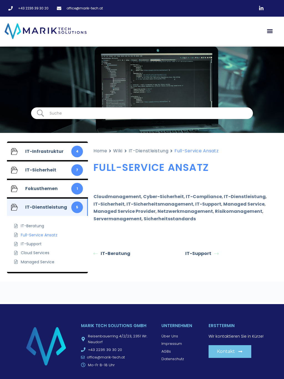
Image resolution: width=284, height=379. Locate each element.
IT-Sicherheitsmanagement (159, 204)
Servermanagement (117, 219)
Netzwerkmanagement (185, 211)
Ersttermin (222, 326)
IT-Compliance (204, 196)
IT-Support (208, 204)
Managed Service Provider (124, 211)
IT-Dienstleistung (149, 151)
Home (100, 151)
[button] (269, 31)
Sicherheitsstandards (170, 219)
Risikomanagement (238, 211)
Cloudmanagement (117, 196)
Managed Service (244, 204)
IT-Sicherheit (109, 204)
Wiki (117, 151)
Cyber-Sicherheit (163, 196)
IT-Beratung (115, 253)
